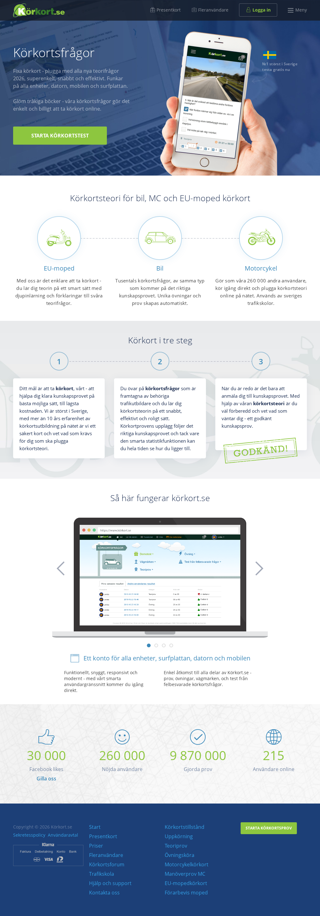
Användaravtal (63, 835)
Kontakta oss (104, 892)
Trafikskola (101, 873)
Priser (96, 845)
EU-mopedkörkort (186, 883)
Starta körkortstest (60, 135)
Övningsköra (179, 855)
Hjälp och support (110, 883)
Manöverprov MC (185, 873)
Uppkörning (179, 836)
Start (95, 827)
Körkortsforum (106, 864)
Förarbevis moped (186, 892)
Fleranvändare (212, 10)
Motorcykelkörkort (186, 864)
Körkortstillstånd (184, 827)
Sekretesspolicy (29, 835)
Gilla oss (46, 778)
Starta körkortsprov (269, 828)
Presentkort (168, 10)
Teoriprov (176, 845)
